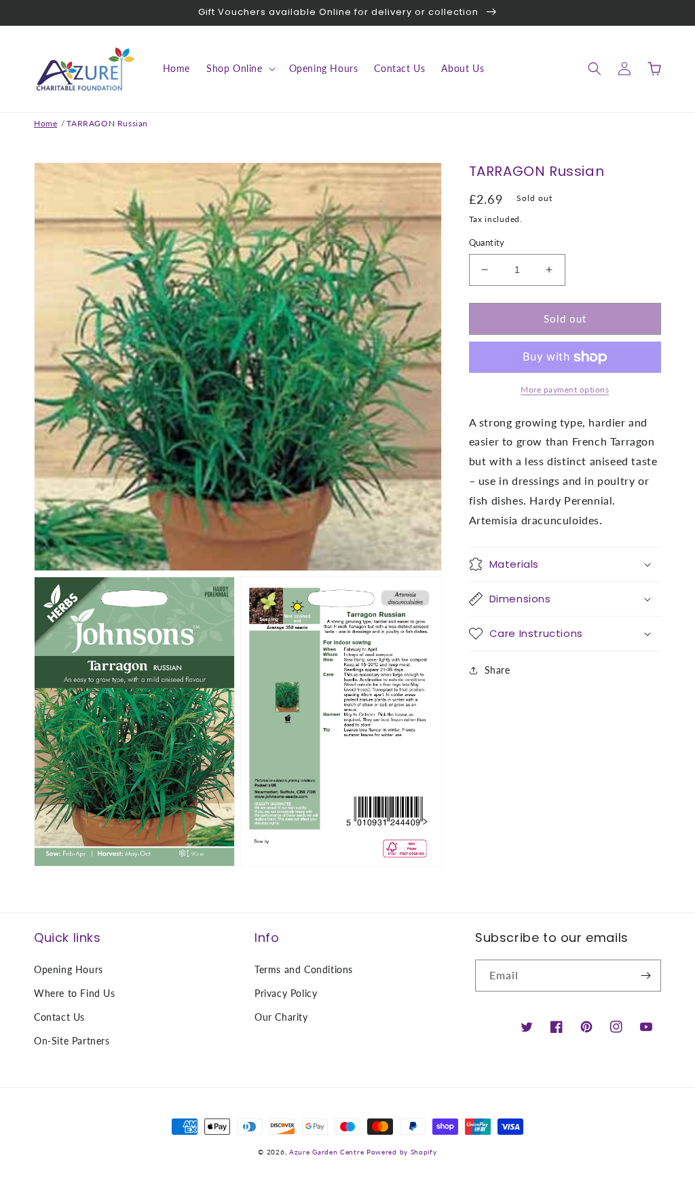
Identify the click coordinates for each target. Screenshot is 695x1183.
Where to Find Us (74, 993)
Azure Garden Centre (326, 1152)
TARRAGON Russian (107, 123)
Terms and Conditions (304, 969)
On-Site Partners (72, 1040)
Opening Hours (68, 969)
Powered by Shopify (402, 1152)
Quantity (487, 242)
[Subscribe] (645, 975)
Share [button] (497, 670)
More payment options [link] (565, 389)
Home (45, 123)
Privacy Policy (286, 993)
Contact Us (59, 1017)
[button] (239, 68)
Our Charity (281, 1017)
